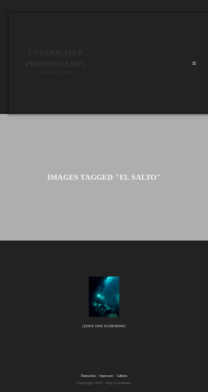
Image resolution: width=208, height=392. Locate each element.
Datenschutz (88, 376)
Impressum (106, 376)
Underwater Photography (56, 61)
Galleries (122, 376)
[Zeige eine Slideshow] (104, 326)
